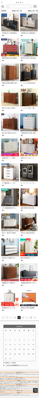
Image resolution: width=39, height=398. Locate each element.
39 (31, 317)
